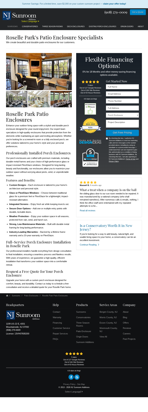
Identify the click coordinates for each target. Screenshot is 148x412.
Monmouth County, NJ (109, 329)
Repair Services (60, 333)
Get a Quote (138, 12)
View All (103, 336)
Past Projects (129, 339)
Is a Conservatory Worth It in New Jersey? (106, 227)
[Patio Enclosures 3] (39, 99)
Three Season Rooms (82, 324)
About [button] (141, 26)
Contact (56, 312)
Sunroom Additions (85, 342)
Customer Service (61, 328)
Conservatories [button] (30, 26)
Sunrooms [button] (12, 26)
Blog (125, 317)
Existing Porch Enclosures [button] (102, 26)
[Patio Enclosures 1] (39, 71)
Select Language (29, 21)
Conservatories (83, 317)
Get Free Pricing (122, 132)
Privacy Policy (114, 161)
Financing (57, 322)
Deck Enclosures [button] (76, 26)
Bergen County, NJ (109, 312)
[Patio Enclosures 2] (16, 99)
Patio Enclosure (83, 331)
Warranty (57, 317)
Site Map (81, 384)
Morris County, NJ (108, 317)
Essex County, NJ (108, 322)
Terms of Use (130, 159)
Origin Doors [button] (127, 26)
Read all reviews (87, 210)
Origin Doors (82, 336)
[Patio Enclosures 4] (61, 99)
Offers (126, 322)
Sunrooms (81, 312)
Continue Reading (88, 244)
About (125, 312)
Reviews (127, 328)
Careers (127, 333)
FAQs (55, 339)
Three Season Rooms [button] (52, 26)
